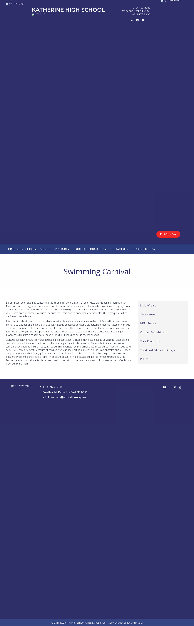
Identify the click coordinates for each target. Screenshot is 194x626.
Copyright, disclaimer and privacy (125, 622)
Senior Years (148, 314)
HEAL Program (149, 323)
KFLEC (144, 359)
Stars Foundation (150, 341)
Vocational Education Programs (159, 350)
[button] (121, 20)
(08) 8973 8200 (140, 14)
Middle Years (148, 305)
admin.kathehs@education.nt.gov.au (64, 397)
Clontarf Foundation (152, 332)
